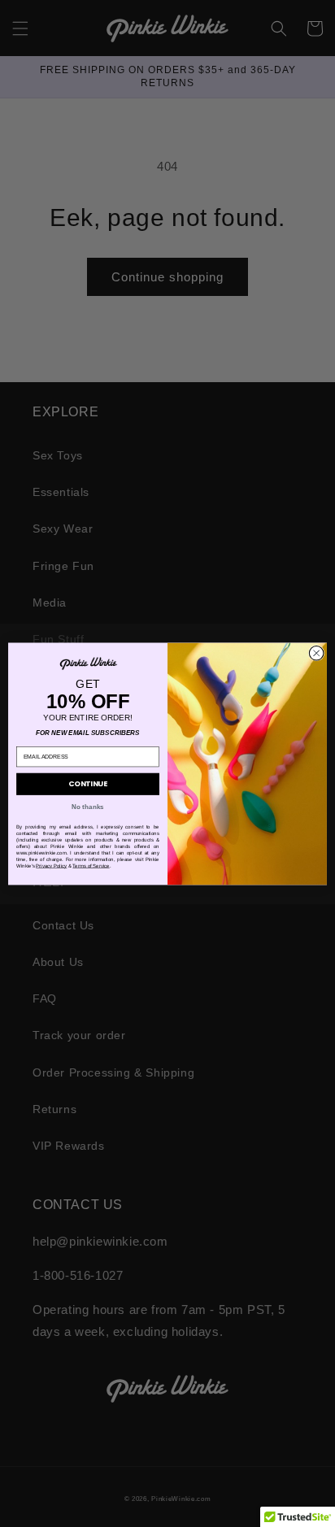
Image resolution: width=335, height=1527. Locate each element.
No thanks (87, 806)
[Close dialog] (316, 653)
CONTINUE (87, 783)
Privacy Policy (51, 865)
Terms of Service (90, 865)
